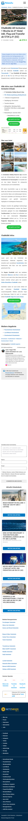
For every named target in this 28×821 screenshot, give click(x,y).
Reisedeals (4, 7)
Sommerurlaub (5, 341)
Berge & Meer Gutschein (9, 634)
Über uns (5, 717)
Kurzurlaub (6, 774)
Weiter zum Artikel (14, 515)
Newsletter (6, 753)
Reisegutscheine (7, 806)
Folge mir (9, 365)
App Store (13, 63)
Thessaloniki (4, 73)
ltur (9, 75)
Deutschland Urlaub (8, 759)
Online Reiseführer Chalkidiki (9, 282)
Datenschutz (6, 724)
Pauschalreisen (7, 761)
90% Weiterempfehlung (10, 95)
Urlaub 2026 (6, 771)
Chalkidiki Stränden (20, 289)
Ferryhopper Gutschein (8, 622)
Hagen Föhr (12, 350)
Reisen (9, 7)
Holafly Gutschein (7, 651)
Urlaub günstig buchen (8, 779)
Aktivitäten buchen (14, 300)
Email (2, 466)
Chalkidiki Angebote (15, 344)
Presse (4, 719)
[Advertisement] (14, 400)
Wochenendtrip (7, 764)
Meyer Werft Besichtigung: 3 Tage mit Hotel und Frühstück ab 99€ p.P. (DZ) (14, 568)
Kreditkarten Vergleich (9, 784)
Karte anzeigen (14, 312)
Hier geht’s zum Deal (14, 119)
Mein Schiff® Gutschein (9, 649)
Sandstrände (20, 263)
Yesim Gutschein (7, 640)
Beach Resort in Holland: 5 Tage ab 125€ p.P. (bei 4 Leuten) (14, 505)
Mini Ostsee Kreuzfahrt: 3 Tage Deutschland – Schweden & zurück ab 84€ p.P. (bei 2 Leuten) (13, 536)
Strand (11, 341)
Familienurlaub (7, 776)
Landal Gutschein (7, 660)
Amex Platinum (7, 801)
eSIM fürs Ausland (7, 809)
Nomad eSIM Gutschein (9, 666)
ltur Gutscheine (14, 124)
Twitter (5, 745)
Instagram (5, 738)
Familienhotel (11, 338)
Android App (6, 748)
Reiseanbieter (6, 781)
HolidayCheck (22, 95)
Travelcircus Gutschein (8, 646)
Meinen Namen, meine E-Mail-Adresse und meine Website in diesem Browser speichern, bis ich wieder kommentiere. (13, 474)
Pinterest (5, 735)
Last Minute (6, 766)
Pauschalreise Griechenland (12, 330)
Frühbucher (19, 338)
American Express (7, 796)
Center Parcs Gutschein (9, 637)
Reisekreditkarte (9, 372)
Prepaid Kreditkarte (8, 789)
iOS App (5, 750)
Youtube (5, 743)
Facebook (5, 733)
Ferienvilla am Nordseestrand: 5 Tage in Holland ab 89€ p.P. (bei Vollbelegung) (13, 599)
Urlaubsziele (6, 769)
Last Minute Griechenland (11, 332)
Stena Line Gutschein (8, 625)
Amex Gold (5, 799)
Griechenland (14, 68)
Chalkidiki (16, 70)
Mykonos (10, 275)
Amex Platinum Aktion (8, 794)
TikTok (4, 740)
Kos (17, 275)
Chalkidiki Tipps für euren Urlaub (14, 296)
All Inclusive (4, 338)
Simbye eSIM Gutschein (9, 669)
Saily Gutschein (6, 654)
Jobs (4, 727)
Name (3, 459)
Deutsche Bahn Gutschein (9, 663)
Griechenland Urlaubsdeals (12, 335)
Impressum (6, 722)
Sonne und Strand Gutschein (10, 628)
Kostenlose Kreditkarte (9, 786)
